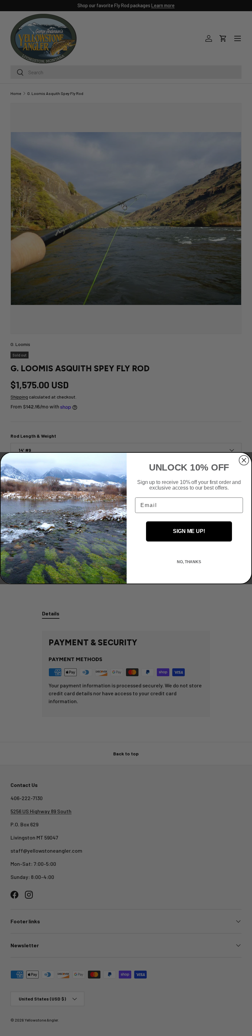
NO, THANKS (189, 562)
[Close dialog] (244, 460)
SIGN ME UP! (189, 531)
